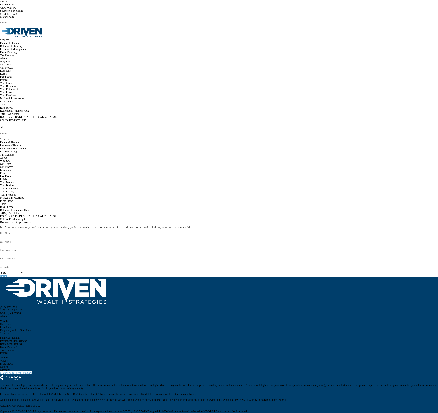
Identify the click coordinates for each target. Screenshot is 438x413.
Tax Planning (7, 55)
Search (3, 1)
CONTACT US (8, 123)
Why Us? (5, 61)
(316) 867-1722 (8, 13)
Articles (4, 357)
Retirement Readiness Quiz (14, 110)
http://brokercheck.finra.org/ (146, 399)
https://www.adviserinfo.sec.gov (110, 399)
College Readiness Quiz (13, 119)
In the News (6, 101)
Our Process (6, 67)
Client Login (7, 16)
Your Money (7, 83)
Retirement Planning (11, 46)
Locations (5, 70)
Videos (4, 360)
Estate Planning (8, 52)
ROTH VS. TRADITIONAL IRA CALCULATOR (28, 116)
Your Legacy (7, 92)
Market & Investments (12, 98)
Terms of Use (32, 405)
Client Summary (23, 372)
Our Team (5, 64)
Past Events (6, 76)
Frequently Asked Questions (15, 330)
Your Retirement (9, 89)
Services (4, 39)
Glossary (5, 369)
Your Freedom (8, 95)
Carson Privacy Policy (12, 405)
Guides (4, 366)
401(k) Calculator (9, 113)
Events (3, 73)
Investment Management (13, 49)
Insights (4, 79)
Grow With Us (8, 7)
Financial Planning (10, 43)
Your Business (8, 86)
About (3, 58)
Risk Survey (6, 107)
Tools (3, 104)
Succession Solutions (11, 10)
